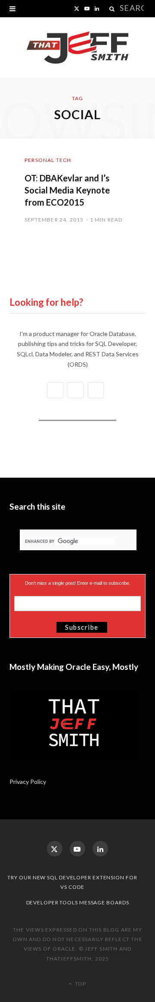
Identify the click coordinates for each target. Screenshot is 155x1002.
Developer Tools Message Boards (77, 902)
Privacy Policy (28, 781)
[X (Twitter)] (54, 848)
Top (80, 983)
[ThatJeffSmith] (77, 48)
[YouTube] (77, 848)
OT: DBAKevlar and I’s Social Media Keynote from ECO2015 (67, 190)
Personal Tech (48, 160)
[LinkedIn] (100, 848)
